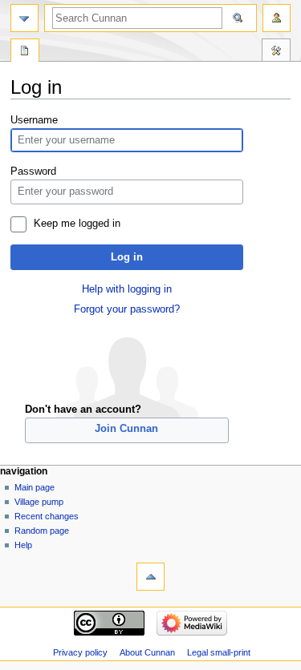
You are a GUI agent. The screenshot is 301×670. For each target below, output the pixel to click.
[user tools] (276, 18)
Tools (276, 52)
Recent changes (46, 516)
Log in (127, 257)
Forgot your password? (127, 309)
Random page (41, 530)
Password (33, 171)
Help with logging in (127, 289)
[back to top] (150, 577)
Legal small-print (218, 652)
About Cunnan (147, 652)
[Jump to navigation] (24, 18)
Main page (34, 487)
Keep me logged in (77, 223)
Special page (25, 52)
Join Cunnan (126, 428)
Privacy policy (80, 652)
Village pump (38, 502)
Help (23, 545)
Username (34, 120)
